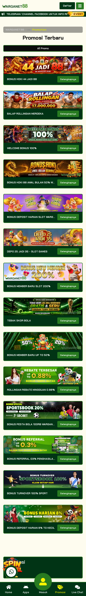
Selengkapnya (68, 79)
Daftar (67, 5)
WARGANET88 (15, 29)
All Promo (43, 48)
